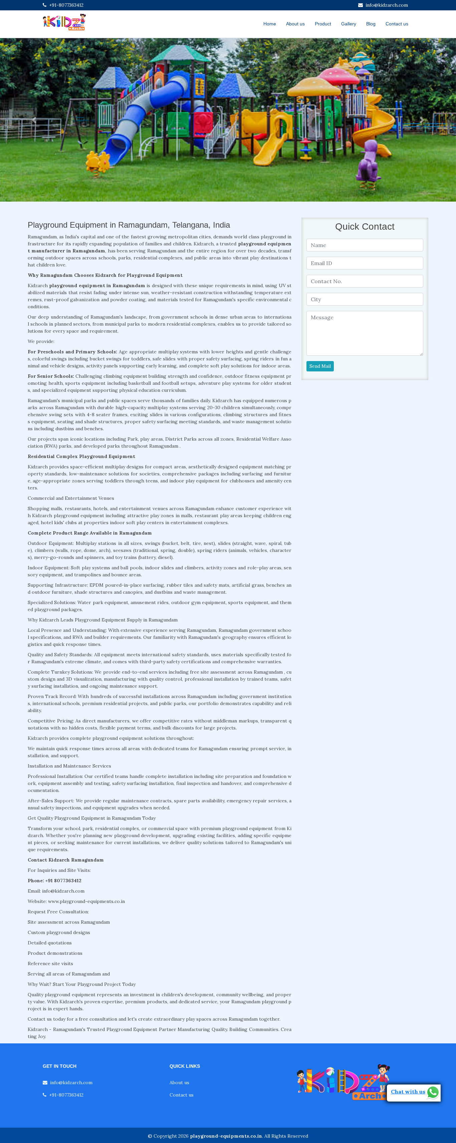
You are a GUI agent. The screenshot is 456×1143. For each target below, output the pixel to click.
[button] (34, 120)
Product (323, 23)
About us (295, 23)
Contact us (397, 23)
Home (269, 23)
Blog (371, 23)
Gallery (348, 23)
